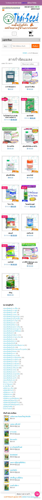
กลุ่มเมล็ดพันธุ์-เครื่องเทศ (10, 368)
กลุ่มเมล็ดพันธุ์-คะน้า (9, 323)
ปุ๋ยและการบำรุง (8, 382)
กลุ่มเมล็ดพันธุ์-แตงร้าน (10, 376)
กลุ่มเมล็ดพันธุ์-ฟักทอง (10, 351)
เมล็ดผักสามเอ (7, 396)
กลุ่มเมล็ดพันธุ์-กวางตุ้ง (10, 310)
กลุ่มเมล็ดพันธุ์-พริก (9, 347)
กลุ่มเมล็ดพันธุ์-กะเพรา (10, 314)
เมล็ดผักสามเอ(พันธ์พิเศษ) (11, 398)
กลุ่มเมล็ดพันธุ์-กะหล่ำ (10, 312)
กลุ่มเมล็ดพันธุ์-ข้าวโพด (10, 321)
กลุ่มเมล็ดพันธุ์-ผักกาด (10, 341)
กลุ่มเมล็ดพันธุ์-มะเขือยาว (11, 361)
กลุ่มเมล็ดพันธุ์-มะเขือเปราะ (11, 366)
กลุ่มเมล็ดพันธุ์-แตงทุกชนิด (11, 374)
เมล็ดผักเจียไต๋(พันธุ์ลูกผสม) (11, 404)
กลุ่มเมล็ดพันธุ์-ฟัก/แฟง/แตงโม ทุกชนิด (15, 349)
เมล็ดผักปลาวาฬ (8, 392)
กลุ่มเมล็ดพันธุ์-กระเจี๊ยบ (10, 308)
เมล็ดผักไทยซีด (7, 406)
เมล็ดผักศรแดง (7, 394)
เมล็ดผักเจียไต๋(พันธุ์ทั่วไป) (11, 402)
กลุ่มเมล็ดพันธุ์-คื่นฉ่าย (10, 325)
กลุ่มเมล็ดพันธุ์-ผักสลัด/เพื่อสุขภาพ (13, 345)
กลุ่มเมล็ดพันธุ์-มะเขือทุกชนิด (12, 357)
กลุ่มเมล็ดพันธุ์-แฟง (9, 380)
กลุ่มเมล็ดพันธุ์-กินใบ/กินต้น (11, 319)
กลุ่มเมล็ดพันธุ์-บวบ (9, 339)
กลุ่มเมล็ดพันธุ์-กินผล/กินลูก (11, 317)
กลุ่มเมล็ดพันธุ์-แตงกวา (10, 372)
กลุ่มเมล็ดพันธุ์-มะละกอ (10, 355)
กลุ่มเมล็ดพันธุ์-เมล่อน (10, 370)
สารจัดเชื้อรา (7, 386)
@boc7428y (32, 2)
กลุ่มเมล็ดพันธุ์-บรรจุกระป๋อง (12, 337)
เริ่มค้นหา (35, 46)
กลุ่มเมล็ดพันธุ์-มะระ (9, 353)
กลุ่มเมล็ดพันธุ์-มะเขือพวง (11, 359)
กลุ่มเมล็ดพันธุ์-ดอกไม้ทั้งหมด (12, 331)
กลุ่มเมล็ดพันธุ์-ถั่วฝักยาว (10, 335)
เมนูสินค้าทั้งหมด (7, 40)
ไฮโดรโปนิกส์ (7, 409)
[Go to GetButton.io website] (37, 498)
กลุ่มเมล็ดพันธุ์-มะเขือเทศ (11, 364)
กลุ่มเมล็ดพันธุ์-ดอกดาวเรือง (11, 327)
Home (25, 53)
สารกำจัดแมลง (7, 384)
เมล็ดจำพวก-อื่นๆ (8, 388)
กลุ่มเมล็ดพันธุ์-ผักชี (9, 343)
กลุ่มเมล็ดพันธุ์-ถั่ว (8, 333)
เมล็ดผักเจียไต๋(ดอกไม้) (10, 400)
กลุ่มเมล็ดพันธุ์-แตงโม (10, 378)
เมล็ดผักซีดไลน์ (8, 390)
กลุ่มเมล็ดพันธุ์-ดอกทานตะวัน (12, 329)
